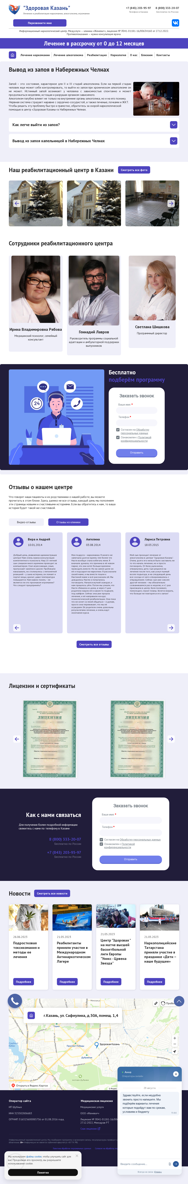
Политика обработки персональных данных (72, 1148)
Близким (147, 55)
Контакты (163, 55)
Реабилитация (97, 55)
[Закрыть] (77, 1155)
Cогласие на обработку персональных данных (115, 1148)
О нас (133, 55)
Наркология (118, 55)
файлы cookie (34, 1156)
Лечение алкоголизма (68, 55)
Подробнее (23, 982)
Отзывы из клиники (68, 522)
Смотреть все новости (52, 893)
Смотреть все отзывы (94, 644)
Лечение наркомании (35, 55)
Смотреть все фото (134, 170)
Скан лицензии (88, 1128)
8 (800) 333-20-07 (167, 8)
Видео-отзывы (26, 522)
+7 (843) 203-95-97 (138, 8)
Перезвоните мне (40, 23)
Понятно (43, 1172)
